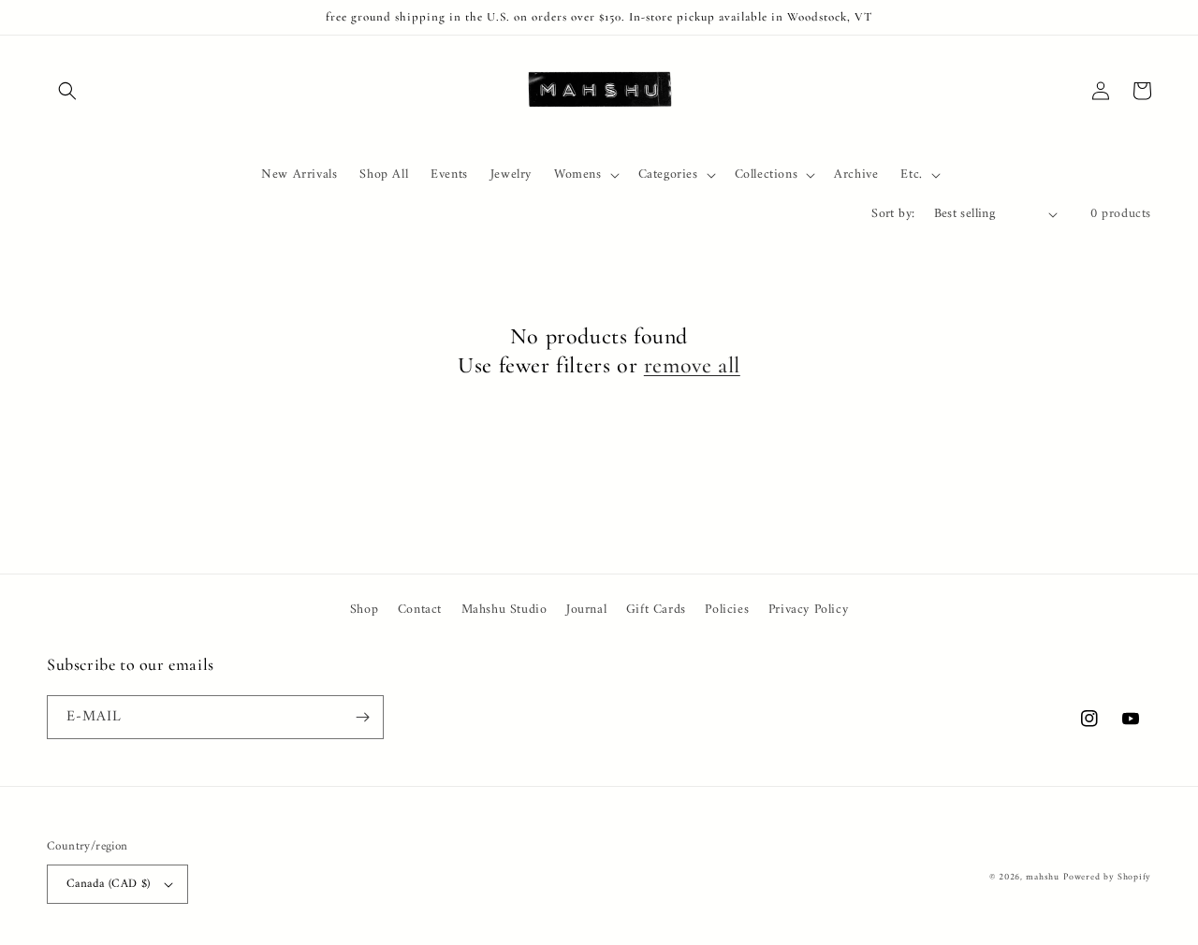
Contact (420, 609)
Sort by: (892, 213)
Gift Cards (656, 609)
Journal (586, 609)
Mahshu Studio (504, 609)
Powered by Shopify (1107, 877)
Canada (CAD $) (108, 883)
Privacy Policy (808, 609)
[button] (67, 90)
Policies (727, 609)
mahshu (1042, 877)
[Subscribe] (362, 717)
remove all (692, 365)
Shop (364, 609)
